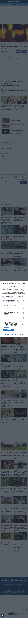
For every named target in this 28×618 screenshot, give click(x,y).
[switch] (23, 308)
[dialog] (14, 309)
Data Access (14, 334)
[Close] (25, 283)
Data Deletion (6, 334)
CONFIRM (8, 329)
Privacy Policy (21, 334)
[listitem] (14, 305)
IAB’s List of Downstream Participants (15, 301)
